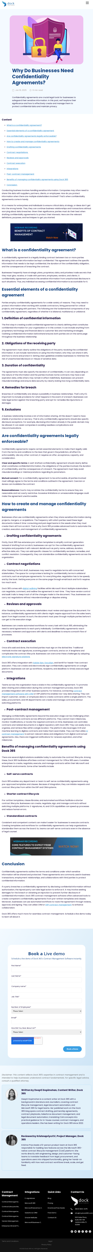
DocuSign (48, 662)
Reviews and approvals (18, 157)
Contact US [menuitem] (52, 1217)
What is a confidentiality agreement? (24, 125)
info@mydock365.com (84, 1213)
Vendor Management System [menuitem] (12, 1221)
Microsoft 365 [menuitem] (30, 1203)
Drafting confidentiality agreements (24, 147)
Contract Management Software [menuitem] (12, 1202)
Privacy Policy (46, 1245)
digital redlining (30, 588)
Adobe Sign (38, 662)
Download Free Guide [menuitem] (56, 1208)
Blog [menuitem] (49, 1198)
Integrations (12, 168)
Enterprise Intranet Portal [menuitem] (11, 1226)
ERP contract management (58, 904)
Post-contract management (20, 174)
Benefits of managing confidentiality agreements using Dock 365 (37, 179)
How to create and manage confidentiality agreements (33, 141)
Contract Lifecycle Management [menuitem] (12, 1206)
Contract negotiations (17, 152)
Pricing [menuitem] (50, 1203)
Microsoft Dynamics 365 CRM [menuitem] (35, 1208)
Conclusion (12, 185)
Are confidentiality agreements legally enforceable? (32, 136)
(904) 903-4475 (81, 1209)
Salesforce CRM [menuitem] (31, 1213)
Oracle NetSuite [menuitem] (31, 1217)
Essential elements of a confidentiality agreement (30, 130)
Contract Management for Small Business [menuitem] (12, 1211)
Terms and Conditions (10, 1241)
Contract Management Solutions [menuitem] (12, 1216)
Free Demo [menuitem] (52, 1213)
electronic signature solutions (16, 656)
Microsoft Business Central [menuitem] (35, 1222)
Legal (50, 1241)
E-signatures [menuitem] (30, 1198)
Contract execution (16, 163)
